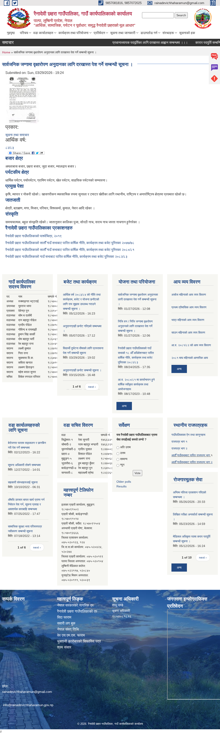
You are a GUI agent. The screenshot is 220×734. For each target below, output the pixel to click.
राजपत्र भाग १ (179, 441)
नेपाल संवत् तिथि (68, 629)
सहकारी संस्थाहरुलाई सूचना (23, 482)
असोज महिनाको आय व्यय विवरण (188, 294)
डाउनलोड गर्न (149, 33)
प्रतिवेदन (99, 33)
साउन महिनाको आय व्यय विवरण (188, 332)
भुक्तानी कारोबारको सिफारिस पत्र (79, 641)
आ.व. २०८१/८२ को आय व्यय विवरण (191, 345)
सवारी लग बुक (66, 623)
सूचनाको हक (187, 33)
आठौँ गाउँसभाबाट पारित (184, 462)
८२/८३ (9, 148)
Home (6, 52)
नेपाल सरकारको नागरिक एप (75, 605)
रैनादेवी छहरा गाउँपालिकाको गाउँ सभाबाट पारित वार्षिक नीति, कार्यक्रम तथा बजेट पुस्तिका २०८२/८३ (66, 256)
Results (121, 486)
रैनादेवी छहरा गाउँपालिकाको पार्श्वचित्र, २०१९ (33, 236)
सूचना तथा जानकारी (122, 33)
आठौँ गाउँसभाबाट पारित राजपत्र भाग (191, 455)
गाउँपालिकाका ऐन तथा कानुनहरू (188, 434)
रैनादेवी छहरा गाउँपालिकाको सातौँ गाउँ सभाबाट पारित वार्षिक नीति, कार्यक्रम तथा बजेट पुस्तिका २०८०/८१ (69, 250)
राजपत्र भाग (204, 462)
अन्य (124, 406)
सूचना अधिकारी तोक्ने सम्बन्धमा (24, 465)
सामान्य (123, 459)
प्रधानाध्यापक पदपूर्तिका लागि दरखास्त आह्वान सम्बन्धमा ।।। (140, 42)
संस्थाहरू (168, 33)
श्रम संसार (64, 647)
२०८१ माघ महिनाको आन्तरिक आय (189, 358)
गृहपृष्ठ (11, 33)
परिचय (24, 33)
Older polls (123, 481)
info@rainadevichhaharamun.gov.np (28, 705)
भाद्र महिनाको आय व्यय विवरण (187, 320)
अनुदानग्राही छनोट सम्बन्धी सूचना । (82, 370)
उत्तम (122, 453)
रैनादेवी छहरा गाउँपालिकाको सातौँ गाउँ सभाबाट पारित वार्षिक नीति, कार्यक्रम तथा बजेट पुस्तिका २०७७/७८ (69, 243)
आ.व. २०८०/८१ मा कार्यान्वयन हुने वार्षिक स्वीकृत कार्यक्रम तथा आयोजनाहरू (136, 384)
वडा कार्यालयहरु (43, 33)
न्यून (122, 464)
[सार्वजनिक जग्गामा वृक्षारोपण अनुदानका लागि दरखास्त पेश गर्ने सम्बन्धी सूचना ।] (23, 99)
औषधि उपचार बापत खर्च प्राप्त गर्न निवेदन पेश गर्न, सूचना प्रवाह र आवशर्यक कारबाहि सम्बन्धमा (26, 504)
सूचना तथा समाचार (17, 135)
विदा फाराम (64, 617)
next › (92, 386)
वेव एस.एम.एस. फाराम (71, 635)
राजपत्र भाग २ (179, 448)
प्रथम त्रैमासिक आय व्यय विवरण (188, 307)
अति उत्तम (125, 447)
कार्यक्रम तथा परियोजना (73, 33)
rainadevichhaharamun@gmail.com (27, 692)
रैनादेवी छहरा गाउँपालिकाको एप (77, 611)
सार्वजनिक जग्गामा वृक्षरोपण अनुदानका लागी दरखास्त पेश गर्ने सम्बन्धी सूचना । (138, 299)
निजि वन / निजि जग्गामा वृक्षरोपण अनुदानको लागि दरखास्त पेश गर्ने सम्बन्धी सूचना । (135, 326)
